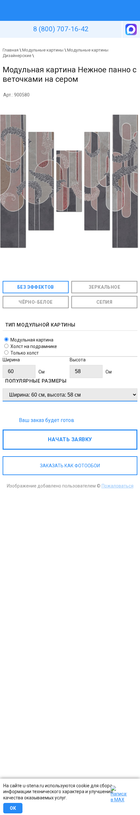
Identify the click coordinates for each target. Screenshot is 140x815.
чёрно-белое (35, 302)
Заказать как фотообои (70, 465)
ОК (13, 808)
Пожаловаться (117, 485)
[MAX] (130, 29)
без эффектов (35, 287)
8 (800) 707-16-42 (61, 29)
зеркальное (104, 287)
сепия (104, 302)
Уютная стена (54, 3)
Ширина (11, 359)
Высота (78, 359)
